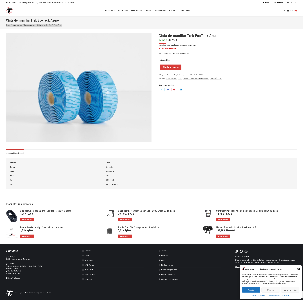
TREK (219, 78)
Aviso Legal (285, 295)
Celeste (186, 78)
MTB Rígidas (89, 265)
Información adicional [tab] (15, 153)
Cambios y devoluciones (169, 279)
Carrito (163, 260)
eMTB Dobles (89, 270)
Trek (108, 163)
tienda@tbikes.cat (27, 3)
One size (213, 78)
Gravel (87, 255)
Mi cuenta (164, 255)
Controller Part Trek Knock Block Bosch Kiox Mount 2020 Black (247, 211)
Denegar (270, 290)
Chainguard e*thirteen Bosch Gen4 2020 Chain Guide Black (146, 211)
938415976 (12, 3)
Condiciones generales (169, 270)
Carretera (88, 251)
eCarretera (88, 279)
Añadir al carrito (171, 67)
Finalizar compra (167, 265)
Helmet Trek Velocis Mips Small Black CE (236, 227)
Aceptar (251, 290)
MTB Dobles (89, 260)
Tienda (163, 251)
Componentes (171, 75)
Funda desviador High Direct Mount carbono (41, 227)
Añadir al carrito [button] (27, 220)
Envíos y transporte (168, 274)
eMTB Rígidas (90, 274)
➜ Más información (167, 49)
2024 (179, 78)
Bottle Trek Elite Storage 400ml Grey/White (138, 227)
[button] (298, 269)
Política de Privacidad (273, 295)
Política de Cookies (45, 293)
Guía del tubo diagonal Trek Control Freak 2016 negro (45, 211)
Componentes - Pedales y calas (199, 78)
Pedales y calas (182, 75)
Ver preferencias (290, 290)
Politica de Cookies (258, 295)
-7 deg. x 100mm (171, 78)
